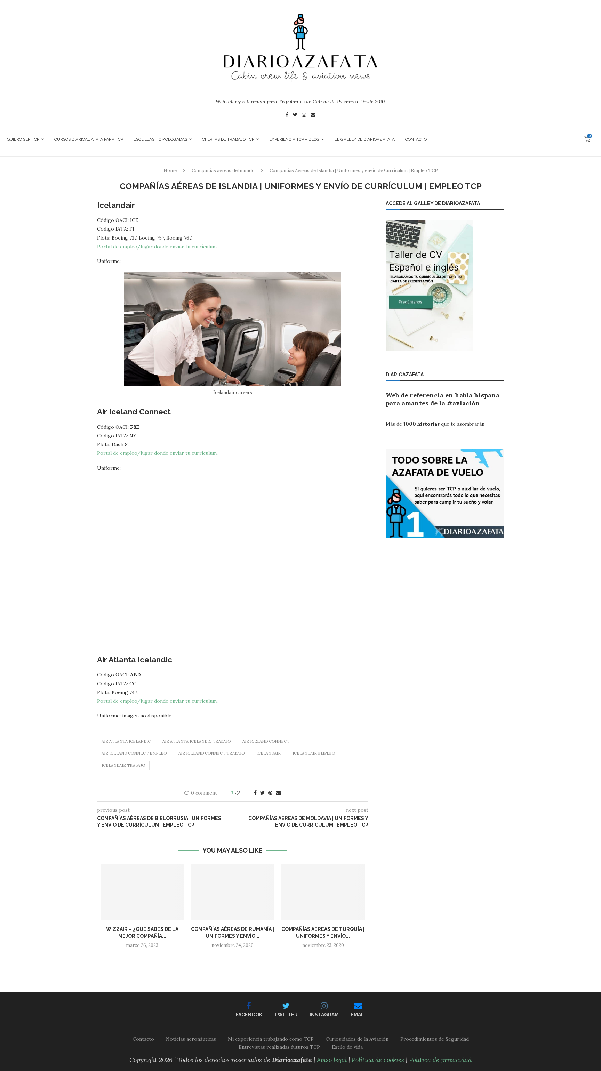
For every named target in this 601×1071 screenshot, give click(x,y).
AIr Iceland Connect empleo (134, 753)
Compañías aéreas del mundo (223, 171)
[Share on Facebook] (255, 793)
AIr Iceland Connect (265, 741)
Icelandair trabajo (123, 765)
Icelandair (268, 753)
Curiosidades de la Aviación (357, 1039)
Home (170, 171)
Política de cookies (378, 1060)
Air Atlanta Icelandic (126, 741)
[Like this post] (242, 793)
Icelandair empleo (314, 753)
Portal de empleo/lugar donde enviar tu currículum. (157, 246)
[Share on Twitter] (262, 793)
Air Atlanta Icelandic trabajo (196, 741)
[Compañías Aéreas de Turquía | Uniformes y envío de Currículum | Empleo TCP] (323, 892)
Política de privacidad (440, 1060)
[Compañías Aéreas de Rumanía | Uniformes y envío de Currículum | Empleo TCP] (232, 892)
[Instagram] (304, 115)
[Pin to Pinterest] (270, 793)
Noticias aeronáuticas (191, 1039)
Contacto (416, 139)
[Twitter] (295, 115)
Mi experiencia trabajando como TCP (271, 1039)
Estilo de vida (347, 1047)
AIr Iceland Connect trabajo (211, 753)
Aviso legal (332, 1060)
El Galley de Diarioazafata (365, 139)
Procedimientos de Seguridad (434, 1039)
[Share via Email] (278, 793)
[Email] (313, 115)
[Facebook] (287, 115)
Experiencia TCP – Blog (294, 139)
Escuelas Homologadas (160, 139)
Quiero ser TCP (23, 139)
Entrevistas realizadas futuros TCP (279, 1047)
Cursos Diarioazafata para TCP (88, 139)
